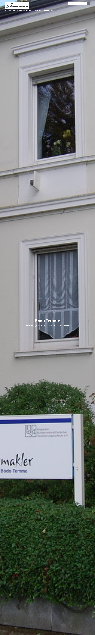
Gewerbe (21, 10)
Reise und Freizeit (49, 10)
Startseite (8, 10)
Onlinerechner (37, 10)
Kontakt (28, 10)
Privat (14, 10)
